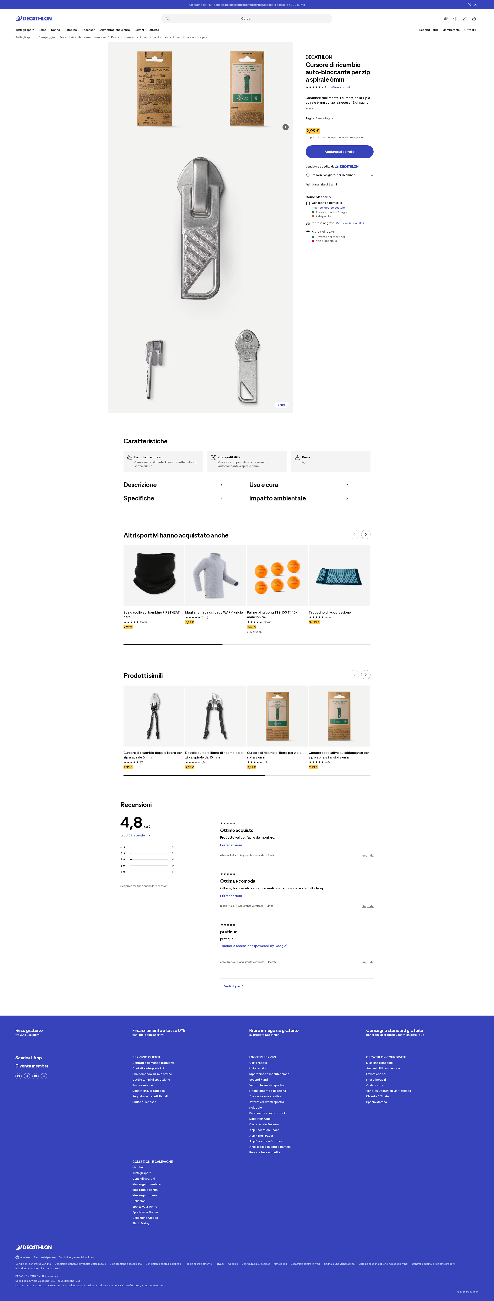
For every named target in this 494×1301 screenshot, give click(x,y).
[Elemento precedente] (354, 534)
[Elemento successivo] (365, 534)
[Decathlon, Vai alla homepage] (33, 18)
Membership (451, 29)
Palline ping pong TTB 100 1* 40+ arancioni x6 (272, 614)
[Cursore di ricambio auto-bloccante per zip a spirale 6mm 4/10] (154, 366)
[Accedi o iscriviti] (464, 18)
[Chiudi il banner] (475, 5)
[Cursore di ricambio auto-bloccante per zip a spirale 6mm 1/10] (247, 88)
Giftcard (470, 29)
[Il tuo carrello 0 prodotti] (474, 18)
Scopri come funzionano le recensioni (144, 886)
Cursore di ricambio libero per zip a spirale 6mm (274, 755)
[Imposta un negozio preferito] (446, 18)
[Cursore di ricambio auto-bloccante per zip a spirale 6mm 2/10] (154, 88)
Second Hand (428, 29)
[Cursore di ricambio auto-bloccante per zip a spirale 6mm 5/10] (247, 366)
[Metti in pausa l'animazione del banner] (469, 5)
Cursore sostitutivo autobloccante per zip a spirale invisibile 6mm (339, 755)
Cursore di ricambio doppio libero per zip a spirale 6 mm (153, 755)
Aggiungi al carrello (340, 152)
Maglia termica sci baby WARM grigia (214, 612)
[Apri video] (286, 127)
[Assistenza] (455, 18)
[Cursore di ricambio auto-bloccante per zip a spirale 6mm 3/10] (200, 227)
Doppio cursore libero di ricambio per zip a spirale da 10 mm (214, 755)
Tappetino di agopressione (330, 612)
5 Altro (281, 404)
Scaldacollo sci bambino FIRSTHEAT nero (152, 614)
